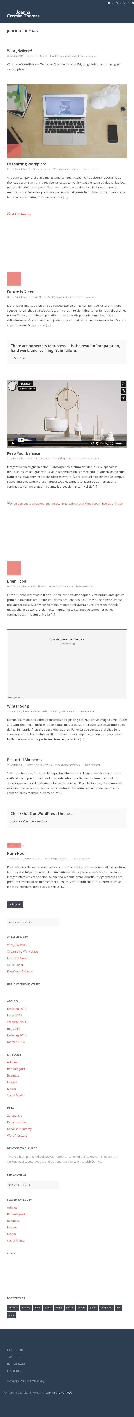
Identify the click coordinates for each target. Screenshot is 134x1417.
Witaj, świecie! (19, 50)
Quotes (93, 1307)
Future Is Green (20, 291)
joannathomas (70, 55)
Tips (118, 1307)
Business (37, 169)
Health (59, 1307)
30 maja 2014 (13, 586)
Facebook (15, 1350)
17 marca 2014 (14, 858)
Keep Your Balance (23, 453)
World (12, 1314)
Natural (69, 1307)
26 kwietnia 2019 (15, 55)
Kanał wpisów (16, 1122)
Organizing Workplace (26, 164)
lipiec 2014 (14, 1015)
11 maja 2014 (13, 711)
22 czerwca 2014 (15, 458)
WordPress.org (17, 1135)
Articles (39, 458)
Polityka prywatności (58, 1392)
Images (46, 169)
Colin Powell (15, 965)
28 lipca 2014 (13, 297)
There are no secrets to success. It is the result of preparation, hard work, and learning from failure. (65, 348)
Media (47, 458)
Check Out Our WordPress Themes (41, 813)
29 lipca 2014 (13, 169)
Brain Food (16, 581)
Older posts (15, 904)
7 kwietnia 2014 (14, 829)
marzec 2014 (16, 1042)
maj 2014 (13, 1029)
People (81, 1307)
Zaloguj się (14, 1116)
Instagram (16, 1364)
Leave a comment (88, 55)
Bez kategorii (42, 55)
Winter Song (18, 706)
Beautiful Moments (24, 759)
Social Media (39, 297)
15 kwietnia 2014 (15, 764)
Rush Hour (16, 853)
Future (37, 1307)
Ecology (26, 1307)
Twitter (13, 1357)
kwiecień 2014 (17, 1035)
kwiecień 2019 (17, 1009)
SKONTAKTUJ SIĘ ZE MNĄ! (25, 1381)
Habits (48, 1307)
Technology (106, 1307)
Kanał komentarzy (19, 1129)
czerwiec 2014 (16, 1022)
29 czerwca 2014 (15, 366)
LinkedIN (14, 1371)
